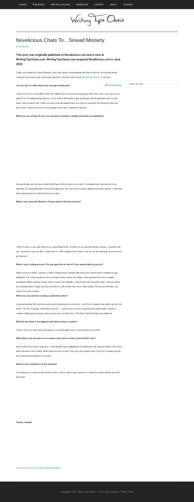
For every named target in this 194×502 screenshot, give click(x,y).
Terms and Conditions (109, 492)
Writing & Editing (52, 468)
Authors (30, 468)
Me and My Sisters (91, 77)
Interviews (39, 468)
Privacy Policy (127, 492)
